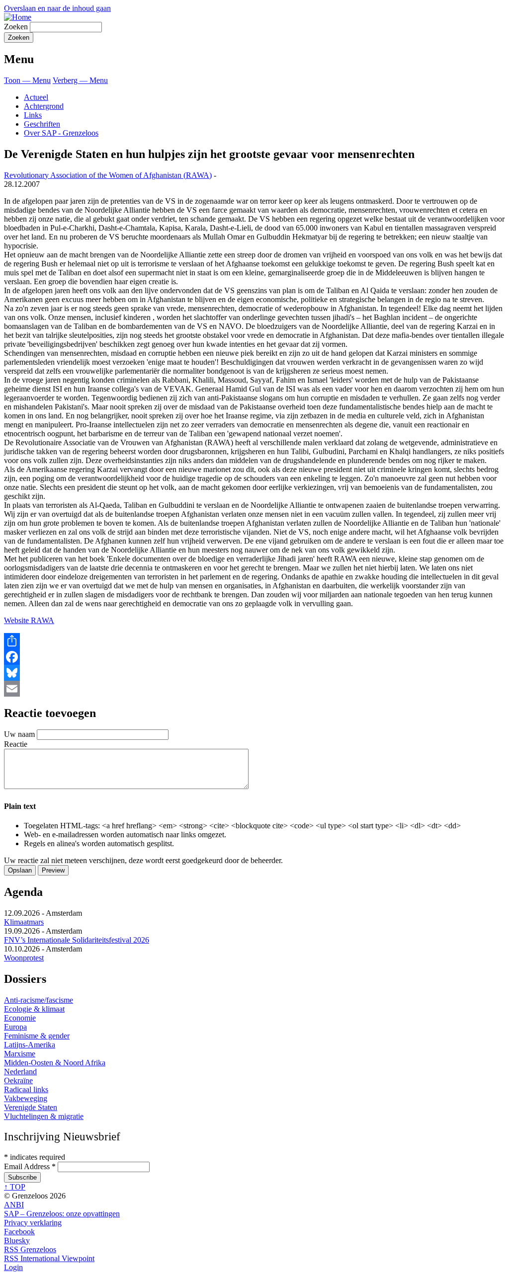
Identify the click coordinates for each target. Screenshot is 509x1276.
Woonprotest (24, 958)
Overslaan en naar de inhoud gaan (57, 8)
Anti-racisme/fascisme (38, 1000)
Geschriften (42, 124)
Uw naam (19, 734)
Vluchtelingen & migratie (44, 1116)
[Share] (254, 641)
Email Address (30, 1166)
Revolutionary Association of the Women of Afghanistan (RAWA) (108, 175)
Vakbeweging (25, 1098)
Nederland (20, 1071)
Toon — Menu (27, 80)
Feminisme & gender (37, 1036)
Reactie (15, 744)
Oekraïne (18, 1080)
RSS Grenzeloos (30, 1249)
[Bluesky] (254, 673)
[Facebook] (254, 657)
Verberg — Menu (80, 80)
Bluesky (17, 1240)
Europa (15, 1027)
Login (13, 1267)
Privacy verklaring (33, 1222)
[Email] (254, 689)
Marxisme (19, 1053)
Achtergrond (44, 106)
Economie (20, 1018)
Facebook (19, 1231)
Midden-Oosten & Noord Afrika (54, 1062)
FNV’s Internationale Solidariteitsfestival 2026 (76, 940)
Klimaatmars (24, 922)
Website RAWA (29, 620)
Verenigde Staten (30, 1107)
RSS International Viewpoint (49, 1258)
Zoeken (16, 26)
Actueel (36, 97)
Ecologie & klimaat (34, 1009)
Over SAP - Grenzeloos (61, 133)
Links (33, 115)
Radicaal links (26, 1089)
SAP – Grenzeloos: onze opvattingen (62, 1213)
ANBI (14, 1204)
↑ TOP (14, 1187)
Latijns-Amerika (29, 1044)
